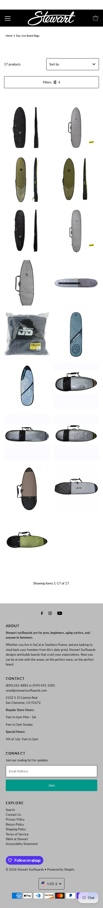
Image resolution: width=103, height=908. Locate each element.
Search (10, 810)
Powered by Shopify (60, 869)
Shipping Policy (16, 829)
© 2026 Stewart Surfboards (25, 869)
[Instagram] (50, 613)
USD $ (52, 884)
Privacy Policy (15, 819)
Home (9, 35)
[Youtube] (59, 613)
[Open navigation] (7, 18)
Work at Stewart (17, 839)
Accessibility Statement (22, 844)
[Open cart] (96, 18)
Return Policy (15, 824)
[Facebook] (42, 613)
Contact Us (13, 814)
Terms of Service (17, 834)
